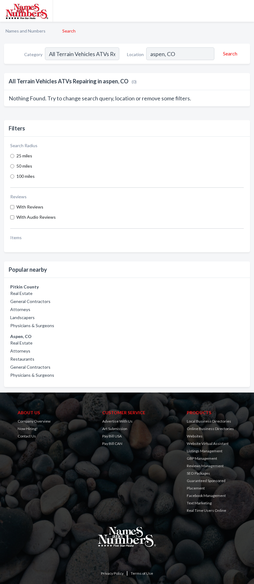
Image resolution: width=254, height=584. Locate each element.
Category (33, 54)
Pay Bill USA (112, 436)
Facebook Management (206, 495)
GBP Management (202, 458)
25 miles (24, 155)
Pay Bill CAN (112, 443)
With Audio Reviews (36, 217)
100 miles (25, 176)
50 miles (24, 166)
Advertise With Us (117, 421)
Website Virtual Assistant (208, 443)
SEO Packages (198, 473)
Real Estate (21, 293)
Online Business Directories (210, 428)
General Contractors (30, 301)
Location (135, 54)
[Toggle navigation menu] (246, 11)
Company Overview (34, 421)
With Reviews (29, 206)
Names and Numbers (26, 30)
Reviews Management (205, 465)
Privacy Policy (112, 573)
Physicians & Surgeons (32, 325)
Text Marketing (199, 503)
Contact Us (27, 436)
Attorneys (20, 309)
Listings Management (204, 451)
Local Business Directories (209, 421)
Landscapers (22, 317)
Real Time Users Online (206, 510)
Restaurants (22, 359)
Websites (195, 436)
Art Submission (114, 428)
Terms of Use (142, 573)
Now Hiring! (28, 428)
